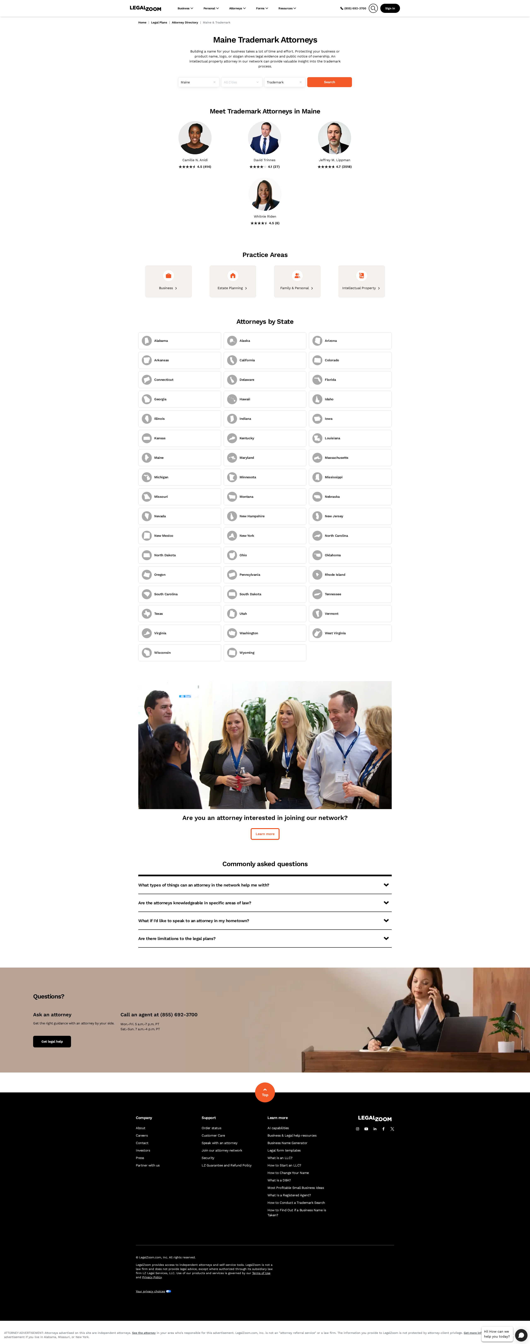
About (140, 1128)
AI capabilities (278, 1128)
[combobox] (198, 82)
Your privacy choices (150, 1291)
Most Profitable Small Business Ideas (295, 1188)
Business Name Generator (287, 1143)
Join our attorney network (222, 1150)
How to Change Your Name (288, 1173)
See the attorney (144, 1332)
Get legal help (52, 1041)
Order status (211, 1128)
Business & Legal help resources (292, 1135)
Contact (142, 1143)
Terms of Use (261, 1273)
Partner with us (148, 1165)
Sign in (390, 8)
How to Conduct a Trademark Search (296, 1203)
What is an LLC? (280, 1158)
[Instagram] (357, 1129)
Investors (143, 1150)
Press (140, 1158)
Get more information (479, 1332)
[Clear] (216, 82)
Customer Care (213, 1135)
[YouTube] (366, 1129)
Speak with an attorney (219, 1143)
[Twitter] (392, 1129)
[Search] (373, 8)
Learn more (265, 834)
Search (329, 82)
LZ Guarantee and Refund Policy (227, 1165)
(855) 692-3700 (355, 8)
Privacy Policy (151, 1277)
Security (208, 1158)
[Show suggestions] (259, 82)
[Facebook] (383, 1129)
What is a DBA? (279, 1180)
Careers (142, 1135)
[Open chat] (521, 1335)
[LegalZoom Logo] (145, 8)
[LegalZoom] (375, 1120)
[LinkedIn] (375, 1129)
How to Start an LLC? (284, 1165)
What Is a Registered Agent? (289, 1195)
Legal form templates (284, 1150)
